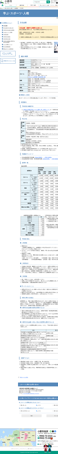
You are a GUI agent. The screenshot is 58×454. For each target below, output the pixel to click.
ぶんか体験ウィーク (7, 44)
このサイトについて (14, 448)
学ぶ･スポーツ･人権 (44, 5)
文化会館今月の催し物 (8, 27)
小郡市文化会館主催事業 (8, 30)
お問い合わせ (30, 448)
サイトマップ (22, 448)
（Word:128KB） (38, 157)
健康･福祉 (22, 5)
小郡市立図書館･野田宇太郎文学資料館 (9, 42)
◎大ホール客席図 (32, 77)
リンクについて (38, 448)
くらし (10, 5)
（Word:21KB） (46, 159)
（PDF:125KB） (48, 157)
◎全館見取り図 (41, 77)
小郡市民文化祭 (6, 39)
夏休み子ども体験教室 (8, 49)
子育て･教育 (33, 5)
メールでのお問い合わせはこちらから (30, 393)
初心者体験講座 (6, 46)
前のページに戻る (24, 377)
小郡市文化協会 (6, 36)
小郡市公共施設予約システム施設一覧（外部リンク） (36, 109)
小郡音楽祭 (5, 34)
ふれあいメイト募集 (7, 32)
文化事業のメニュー (7, 23)
